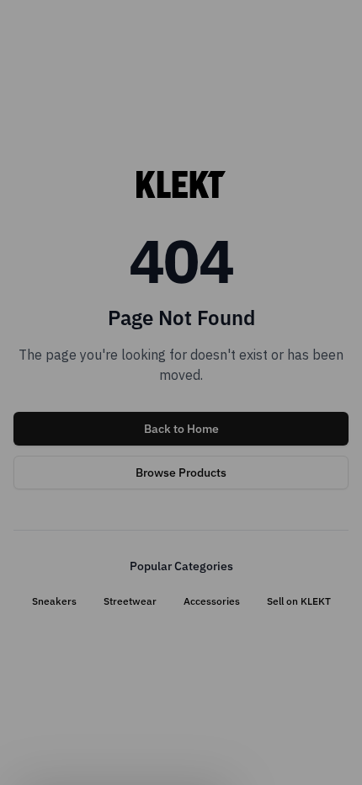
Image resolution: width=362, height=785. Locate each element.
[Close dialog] (334, 306)
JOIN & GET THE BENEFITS (94, 492)
